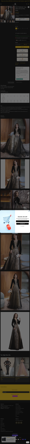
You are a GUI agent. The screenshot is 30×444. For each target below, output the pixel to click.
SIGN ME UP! (22, 223)
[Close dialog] (29, 211)
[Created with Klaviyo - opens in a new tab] (15, 233)
